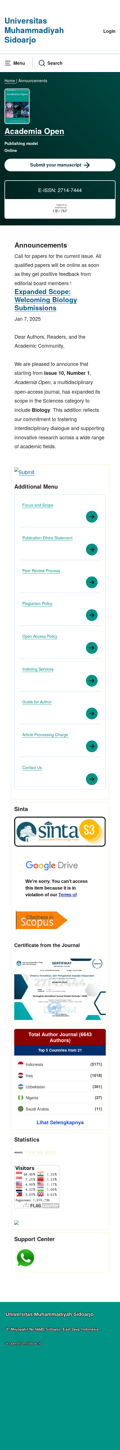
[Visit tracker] (16, 1221)
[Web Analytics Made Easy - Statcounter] (18, 1151)
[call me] (25, 1256)
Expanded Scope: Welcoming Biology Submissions (46, 299)
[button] (14, 63)
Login (109, 31)
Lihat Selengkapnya (60, 1122)
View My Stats (40, 1151)
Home (10, 80)
